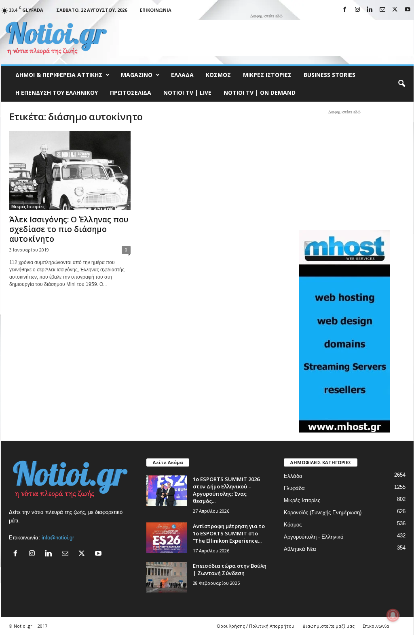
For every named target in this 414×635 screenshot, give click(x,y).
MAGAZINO (136, 75)
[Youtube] (407, 10)
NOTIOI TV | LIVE (187, 92)
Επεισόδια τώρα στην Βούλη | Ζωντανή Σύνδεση (229, 569)
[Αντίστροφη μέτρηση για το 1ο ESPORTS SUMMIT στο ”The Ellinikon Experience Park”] (166, 537)
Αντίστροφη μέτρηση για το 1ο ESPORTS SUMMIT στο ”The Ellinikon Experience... (229, 533)
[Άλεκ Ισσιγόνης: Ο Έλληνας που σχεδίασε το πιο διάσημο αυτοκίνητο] (70, 170)
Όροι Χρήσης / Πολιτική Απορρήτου (255, 626)
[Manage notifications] (393, 615)
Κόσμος (218, 75)
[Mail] (382, 10)
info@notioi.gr (58, 538)
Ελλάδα (182, 75)
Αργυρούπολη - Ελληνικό (313, 537)
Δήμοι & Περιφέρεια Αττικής (58, 75)
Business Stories (329, 75)
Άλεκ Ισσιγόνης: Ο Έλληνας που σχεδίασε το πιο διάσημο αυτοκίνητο (68, 229)
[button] (401, 84)
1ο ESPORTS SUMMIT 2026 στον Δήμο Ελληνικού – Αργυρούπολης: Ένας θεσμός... (226, 490)
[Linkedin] (370, 10)
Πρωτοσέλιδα (130, 92)
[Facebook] (345, 10)
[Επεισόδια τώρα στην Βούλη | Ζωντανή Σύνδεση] (166, 577)
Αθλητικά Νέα (300, 549)
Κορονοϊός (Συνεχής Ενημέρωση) (322, 512)
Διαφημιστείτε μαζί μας (328, 626)
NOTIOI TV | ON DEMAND (260, 92)
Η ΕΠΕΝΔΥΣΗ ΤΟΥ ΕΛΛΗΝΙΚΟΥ (56, 92)
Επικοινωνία (155, 10)
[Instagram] (357, 10)
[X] (395, 10)
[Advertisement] (266, 38)
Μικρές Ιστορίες (267, 75)
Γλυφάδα (294, 488)
